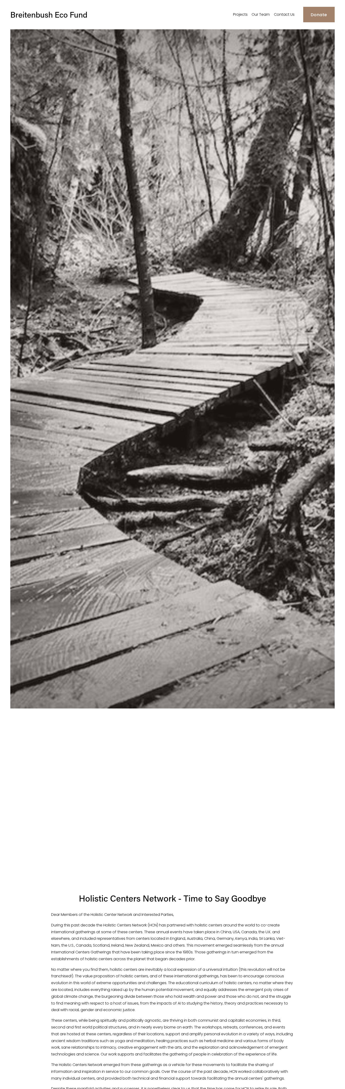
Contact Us (284, 14)
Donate (319, 15)
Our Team (261, 14)
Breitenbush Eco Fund (48, 14)
